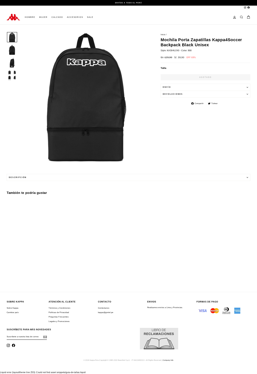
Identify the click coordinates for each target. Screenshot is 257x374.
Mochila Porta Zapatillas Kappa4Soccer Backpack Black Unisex (36, 264)
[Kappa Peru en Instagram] (8, 345)
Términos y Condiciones (59, 308)
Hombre (30, 17)
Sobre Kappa (12, 308)
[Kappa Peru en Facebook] (13, 345)
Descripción (18, 177)
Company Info (168, 360)
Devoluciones (173, 94)
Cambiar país (13, 312)
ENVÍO (167, 87)
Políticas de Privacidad (59, 312)
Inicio (163, 35)
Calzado (57, 17)
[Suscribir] (45, 337)
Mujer (43, 17)
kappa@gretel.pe (105, 312)
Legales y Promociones (59, 321)
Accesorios (75, 17)
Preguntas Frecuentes (59, 317)
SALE (90, 17)
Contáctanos (103, 308)
